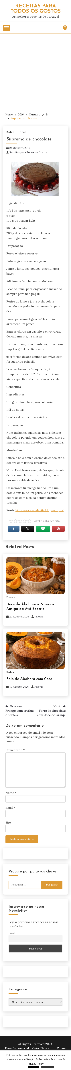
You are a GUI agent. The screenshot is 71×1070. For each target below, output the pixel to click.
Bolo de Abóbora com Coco (29, 679)
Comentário (15, 750)
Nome (10, 793)
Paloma (39, 616)
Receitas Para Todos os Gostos (36, 8)
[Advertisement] (35, 71)
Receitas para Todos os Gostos (28, 152)
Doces (22, 132)
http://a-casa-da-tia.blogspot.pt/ (39, 510)
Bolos (10, 132)
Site (8, 822)
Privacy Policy (36, 1063)
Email (10, 807)
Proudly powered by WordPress (27, 1048)
